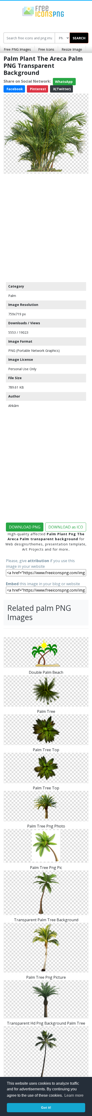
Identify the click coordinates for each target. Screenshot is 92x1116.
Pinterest (37, 89)
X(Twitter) (61, 89)
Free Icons (46, 49)
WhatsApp (64, 81)
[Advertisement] (46, 227)
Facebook (14, 89)
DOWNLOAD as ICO (65, 527)
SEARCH (79, 38)
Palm (12, 295)
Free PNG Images (17, 49)
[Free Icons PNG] (43, 10)
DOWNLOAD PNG (24, 527)
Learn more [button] (74, 1095)
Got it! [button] (46, 1107)
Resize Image (72, 49)
